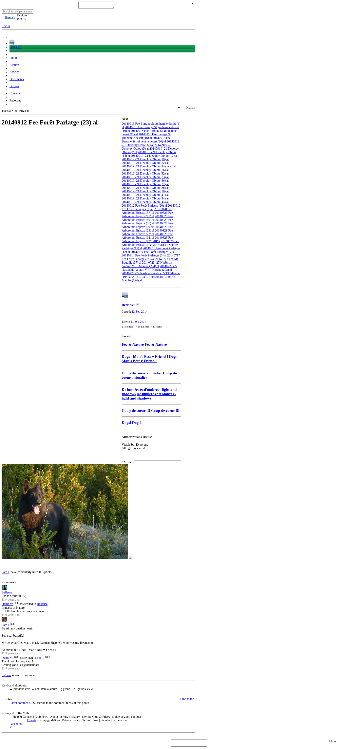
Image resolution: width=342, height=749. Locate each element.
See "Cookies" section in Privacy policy (27, 742)
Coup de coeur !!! (165, 410)
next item (39, 689)
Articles (14, 72)
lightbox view (83, 689)
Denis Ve (15, 47)
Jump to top (187, 699)
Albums (14, 64)
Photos (14, 57)
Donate (31, 720)
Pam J (5, 572)
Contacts (15, 93)
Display (189, 107)
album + (54, 689)
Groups (14, 86)
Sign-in (6, 675)
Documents (17, 79)
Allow (332, 741)
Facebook (16, 723)
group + (67, 689)
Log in (6, 26)
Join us (21, 19)
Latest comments (20, 702)
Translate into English (15, 110)
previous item (20, 689)
